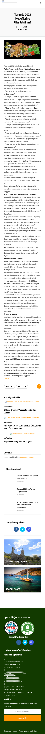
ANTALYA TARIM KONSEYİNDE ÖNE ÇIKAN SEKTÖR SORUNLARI (27, 504)
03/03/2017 (9, 422)
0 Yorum (22, 29)
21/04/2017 (21, 27)
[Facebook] (16, 529)
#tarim (9, 386)
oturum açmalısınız (27, 457)
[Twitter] (22, 529)
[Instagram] (28, 529)
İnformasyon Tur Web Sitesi (27, 731)
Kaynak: (7, 378)
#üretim (22, 386)
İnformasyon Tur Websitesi (18, 650)
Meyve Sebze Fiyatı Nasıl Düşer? (18, 441)
